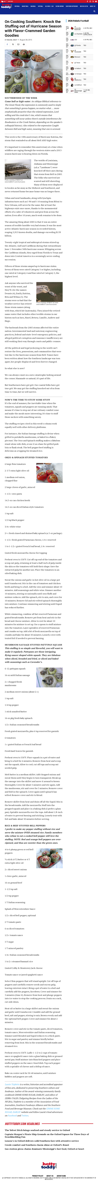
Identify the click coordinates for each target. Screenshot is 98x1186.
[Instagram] (90, 1)
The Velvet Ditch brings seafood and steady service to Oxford (37, 1130)
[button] (94, 11)
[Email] (18, 44)
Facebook (12, 1115)
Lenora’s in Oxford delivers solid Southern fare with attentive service (42, 1140)
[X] (12, 44)
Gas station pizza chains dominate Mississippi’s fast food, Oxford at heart (44, 1148)
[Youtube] (96, 1)
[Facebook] (87, 1)
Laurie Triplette (12, 1084)
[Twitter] (93, 1)
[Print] (23, 44)
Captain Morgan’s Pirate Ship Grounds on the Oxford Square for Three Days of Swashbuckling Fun (47, 1135)
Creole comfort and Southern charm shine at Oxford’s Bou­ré (37, 1144)
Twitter (24, 1115)
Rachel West (12, 40)
